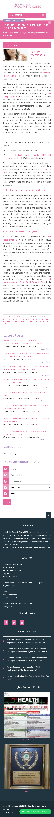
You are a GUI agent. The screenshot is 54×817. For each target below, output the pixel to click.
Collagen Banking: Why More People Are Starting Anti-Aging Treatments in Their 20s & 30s (27, 659)
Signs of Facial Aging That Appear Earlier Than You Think (28, 677)
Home (5, 33)
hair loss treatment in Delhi (21, 319)
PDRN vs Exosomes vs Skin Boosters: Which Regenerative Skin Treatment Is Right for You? (26, 641)
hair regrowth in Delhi (39, 319)
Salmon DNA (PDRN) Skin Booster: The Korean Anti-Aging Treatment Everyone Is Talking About (27, 650)
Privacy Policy (8, 812)
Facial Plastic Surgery (17, 33)
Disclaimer (6, 809)
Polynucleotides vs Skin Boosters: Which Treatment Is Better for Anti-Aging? (23, 668)
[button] (35, 811)
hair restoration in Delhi (26, 321)
